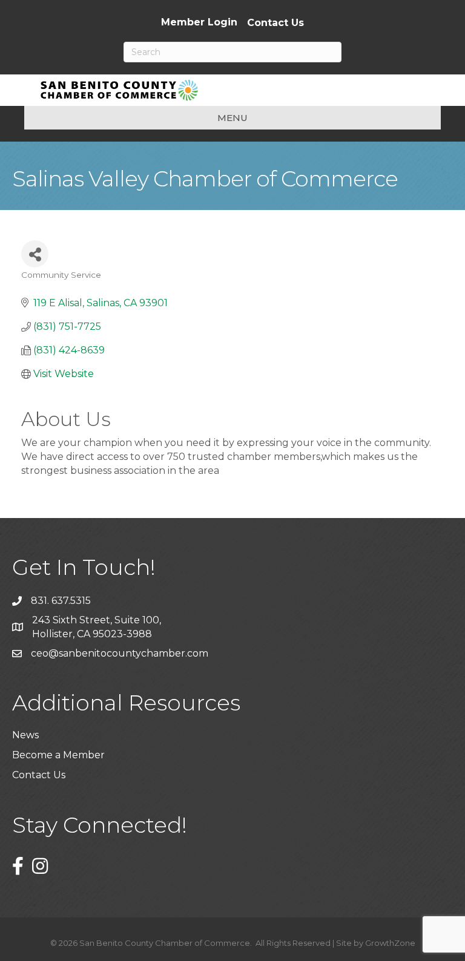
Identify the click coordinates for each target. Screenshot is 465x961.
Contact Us (275, 23)
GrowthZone (390, 943)
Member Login (199, 22)
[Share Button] (34, 253)
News (25, 735)
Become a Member (58, 755)
